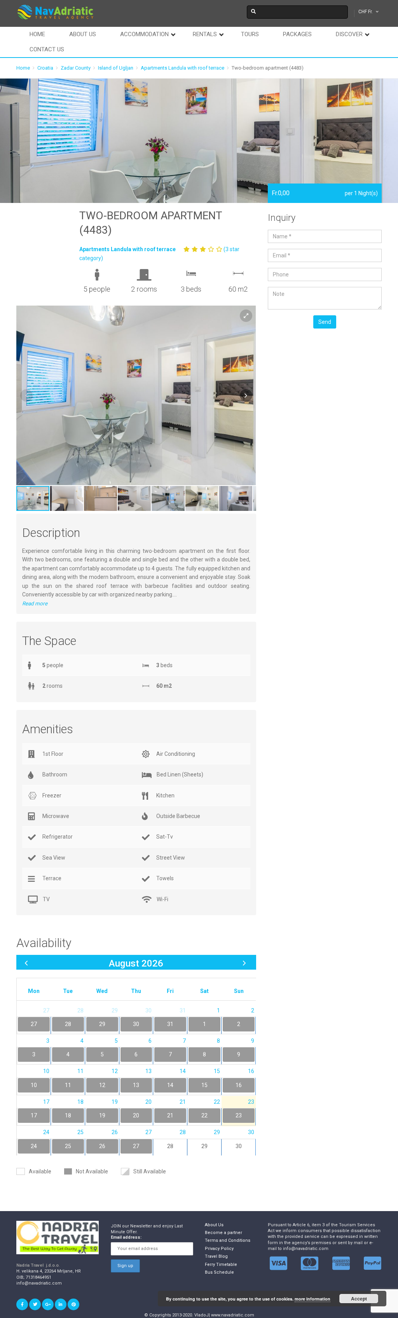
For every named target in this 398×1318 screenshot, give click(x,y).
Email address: (126, 1237)
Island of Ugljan (115, 68)
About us (82, 34)
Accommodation (144, 34)
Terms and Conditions (227, 1240)
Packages (297, 34)
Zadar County (76, 68)
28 (170, 1146)
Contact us (47, 49)
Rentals (205, 34)
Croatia (45, 68)
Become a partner (223, 1232)
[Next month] (244, 962)
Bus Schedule (219, 1272)
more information (312, 1299)
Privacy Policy (219, 1248)
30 (239, 1146)
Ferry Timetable (221, 1264)
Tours (250, 34)
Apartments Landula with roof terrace (182, 68)
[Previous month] (26, 962)
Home (37, 34)
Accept (359, 1298)
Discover (349, 34)
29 (204, 1146)
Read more (34, 604)
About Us (214, 1224)
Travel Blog (216, 1256)
